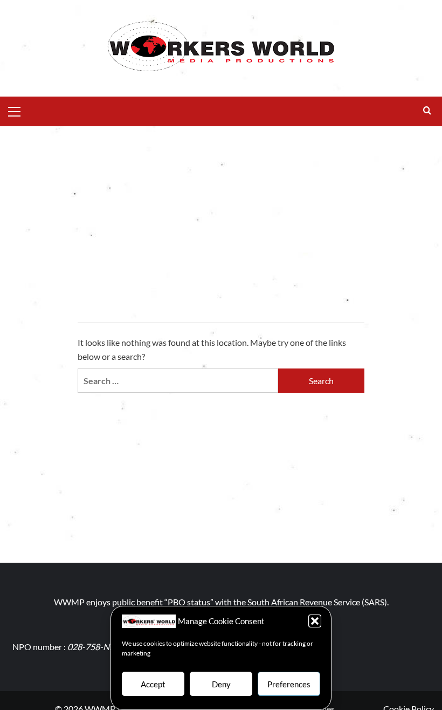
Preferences (288, 684)
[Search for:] (178, 380)
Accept (153, 684)
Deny (221, 684)
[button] (314, 621)
